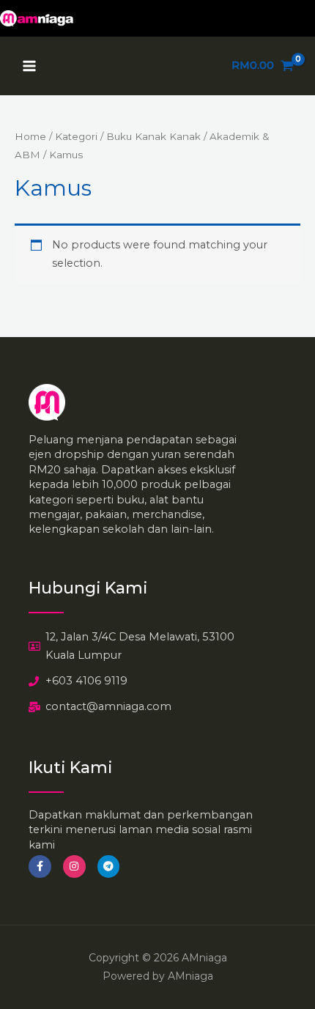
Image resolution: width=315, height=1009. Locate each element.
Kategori (76, 136)
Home (30, 136)
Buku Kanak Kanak (153, 136)
